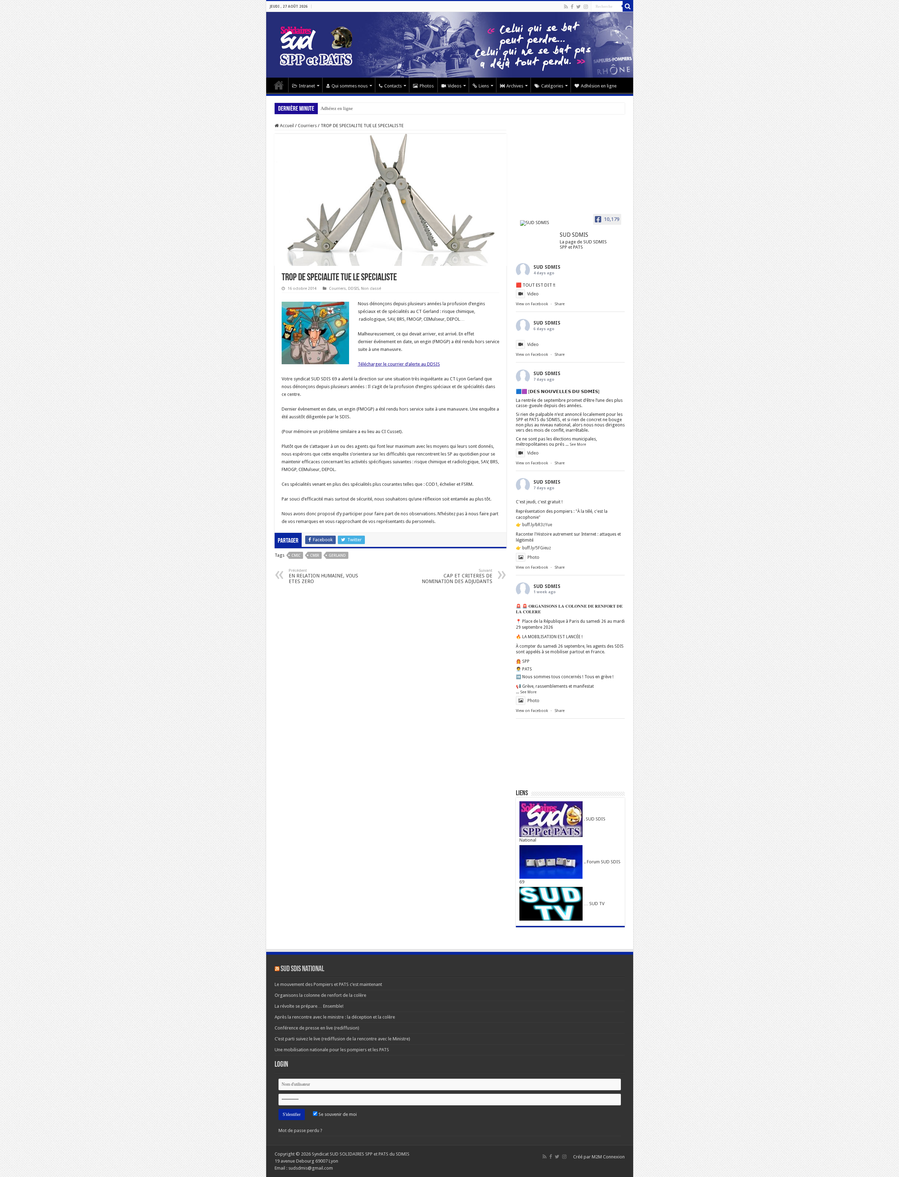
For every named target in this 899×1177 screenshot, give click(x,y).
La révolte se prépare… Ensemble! (309, 1006)
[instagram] (586, 6)
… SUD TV (593, 903)
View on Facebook (532, 304)
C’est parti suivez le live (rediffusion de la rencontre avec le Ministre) (342, 1038)
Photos (427, 86)
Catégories (552, 86)
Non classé (371, 288)
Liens (484, 86)
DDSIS (353, 288)
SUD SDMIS (546, 267)
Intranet (307, 86)
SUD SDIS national (302, 969)
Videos (454, 86)
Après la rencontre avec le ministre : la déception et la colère (335, 1017)
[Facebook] (572, 6)
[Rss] (566, 6)
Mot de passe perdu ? (300, 1130)
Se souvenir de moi (337, 1114)
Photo (533, 557)
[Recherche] (628, 6)
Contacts (393, 86)
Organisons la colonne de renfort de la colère (320, 995)
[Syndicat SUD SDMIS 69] (449, 45)
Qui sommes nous (350, 86)
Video (533, 293)
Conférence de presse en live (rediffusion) (317, 1028)
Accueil (279, 85)
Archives (514, 86)
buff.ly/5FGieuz (536, 547)
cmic (296, 555)
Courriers (307, 125)
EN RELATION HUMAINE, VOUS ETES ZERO (323, 576)
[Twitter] (579, 6)
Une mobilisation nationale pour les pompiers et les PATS (332, 1049)
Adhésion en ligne (599, 86)
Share (560, 304)
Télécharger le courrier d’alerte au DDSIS (399, 364)
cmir (314, 555)
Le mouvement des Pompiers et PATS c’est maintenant (328, 984)
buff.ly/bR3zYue (537, 524)
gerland (337, 555)
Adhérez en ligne (337, 108)
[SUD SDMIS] (537, 223)
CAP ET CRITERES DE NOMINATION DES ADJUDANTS (457, 576)
